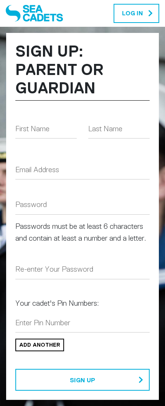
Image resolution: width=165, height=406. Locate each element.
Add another (39, 345)
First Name (32, 129)
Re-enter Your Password (54, 269)
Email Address (37, 170)
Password (31, 205)
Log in (132, 13)
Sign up (82, 380)
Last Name (105, 129)
